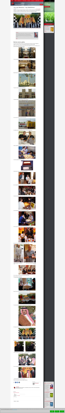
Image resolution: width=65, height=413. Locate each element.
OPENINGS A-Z (19, 0)
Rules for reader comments (16, 392)
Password (15, 394)
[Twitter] (17, 382)
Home (15, 0)
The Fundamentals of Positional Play (47, 392)
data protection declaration (15, 409)
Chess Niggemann (37, 383)
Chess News (18, 4)
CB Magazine (24, 0)
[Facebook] (16, 382)
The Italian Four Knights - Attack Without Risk (48, 401)
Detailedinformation (52, 411)
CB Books (28, 0)
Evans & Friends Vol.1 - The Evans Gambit (48, 26)
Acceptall (62, 411)
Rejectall (57, 411)
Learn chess (37, 0)
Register (19, 395)
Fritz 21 (17, 32)
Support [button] (32, 0)
